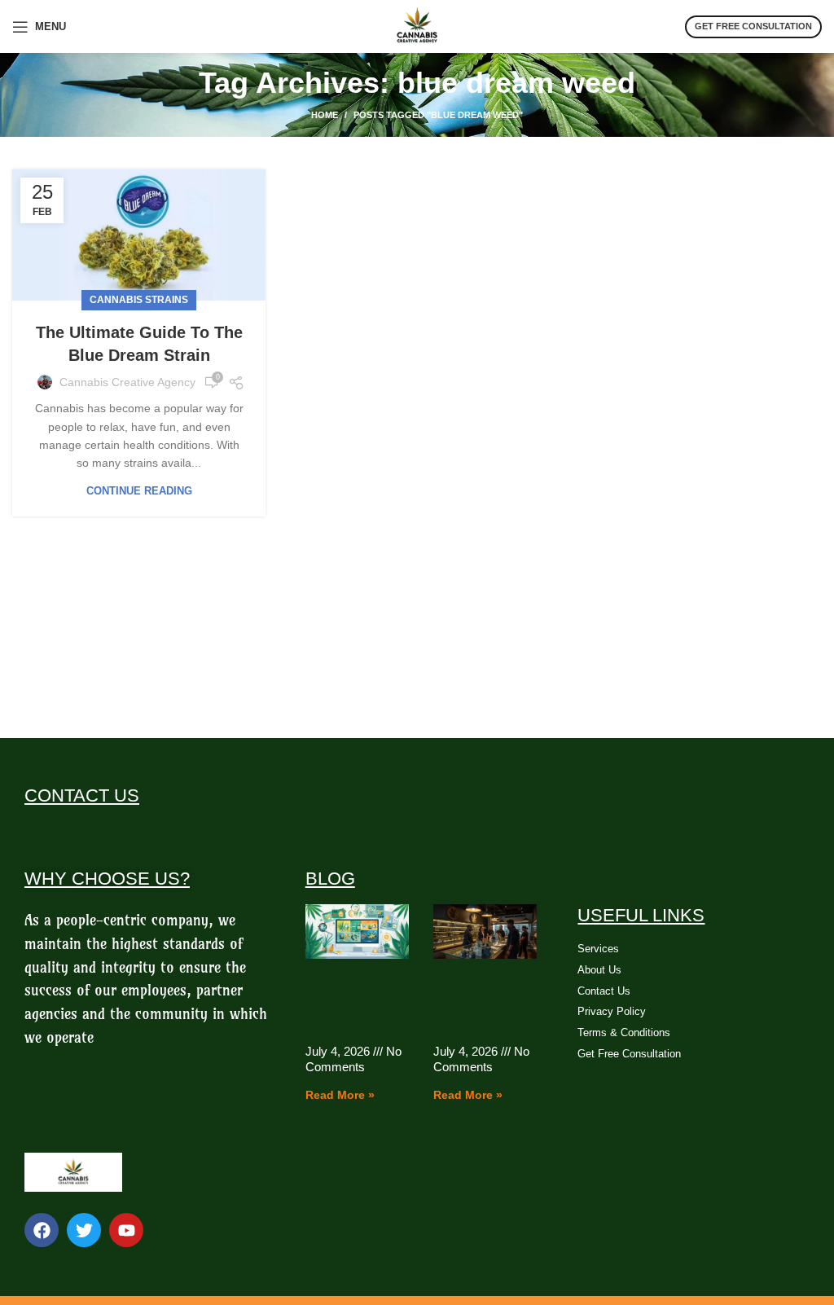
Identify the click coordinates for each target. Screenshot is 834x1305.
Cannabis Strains (139, 299)
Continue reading (139, 491)
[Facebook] (41, 1230)
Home (324, 115)
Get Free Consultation (753, 26)
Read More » (340, 1094)
